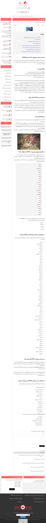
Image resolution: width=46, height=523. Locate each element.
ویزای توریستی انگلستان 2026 (6, 107)
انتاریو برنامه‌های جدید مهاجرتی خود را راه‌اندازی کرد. (6, 45)
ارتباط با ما (13, 16)
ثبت (12, 489)
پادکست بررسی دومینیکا (5, 130)
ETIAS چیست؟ (37, 39)
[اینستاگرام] (25, 12)
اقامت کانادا (20, 16)
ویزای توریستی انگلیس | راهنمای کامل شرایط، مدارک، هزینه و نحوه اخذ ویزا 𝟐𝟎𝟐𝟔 (6, 23)
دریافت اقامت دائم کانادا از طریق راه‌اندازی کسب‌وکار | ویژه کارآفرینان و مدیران (6, 32)
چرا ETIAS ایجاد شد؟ (36, 43)
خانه (33, 16)
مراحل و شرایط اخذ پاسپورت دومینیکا (36, 471)
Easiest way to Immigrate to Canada (15, 498)
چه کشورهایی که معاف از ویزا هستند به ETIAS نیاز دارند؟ (30, 47)
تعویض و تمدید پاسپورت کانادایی (5, 115)
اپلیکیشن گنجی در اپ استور (40, 480)
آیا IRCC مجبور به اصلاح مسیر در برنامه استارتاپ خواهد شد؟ (6, 37)
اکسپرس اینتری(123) (7, 100)
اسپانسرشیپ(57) (7, 91)
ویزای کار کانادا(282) (7, 94)
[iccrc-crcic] (23, 511)
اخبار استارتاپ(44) (7, 97)
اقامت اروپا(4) (8, 82)
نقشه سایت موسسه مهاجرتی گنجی (38, 481)
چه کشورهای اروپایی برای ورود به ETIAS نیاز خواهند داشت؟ (30, 45)
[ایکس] (28, 12)
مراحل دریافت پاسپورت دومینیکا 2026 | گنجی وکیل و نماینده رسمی (32, 463)
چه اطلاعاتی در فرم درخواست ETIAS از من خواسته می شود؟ (30, 51)
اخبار (16, 16)
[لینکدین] (26, 12)
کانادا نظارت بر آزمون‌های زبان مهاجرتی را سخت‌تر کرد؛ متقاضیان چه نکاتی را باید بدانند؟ (6, 62)
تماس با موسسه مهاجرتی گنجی (38, 501)
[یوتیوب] (21, 12)
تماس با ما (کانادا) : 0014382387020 (16, 495)
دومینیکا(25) (8, 73)
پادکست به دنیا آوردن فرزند (5, 127)
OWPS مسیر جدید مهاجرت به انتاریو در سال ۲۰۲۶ (6, 41)
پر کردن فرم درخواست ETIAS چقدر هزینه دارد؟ (32, 49)
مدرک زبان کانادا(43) (7, 85)
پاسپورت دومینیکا (29, 16)
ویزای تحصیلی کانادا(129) (6, 88)
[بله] (17, 12)
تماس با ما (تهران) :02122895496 (38, 498)
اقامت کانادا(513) (7, 76)
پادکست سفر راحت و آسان (5, 145)
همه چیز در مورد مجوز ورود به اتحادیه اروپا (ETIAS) (31, 37)
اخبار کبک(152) (8, 79)
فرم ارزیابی (24, 16)
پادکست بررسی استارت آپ (5, 138)
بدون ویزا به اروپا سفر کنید (38, 459)
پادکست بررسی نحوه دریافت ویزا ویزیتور (6, 134)
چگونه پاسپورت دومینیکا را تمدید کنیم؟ (36, 467)
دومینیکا (37, 22)
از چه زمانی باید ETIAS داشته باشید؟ (33, 41)
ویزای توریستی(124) (7, 70)
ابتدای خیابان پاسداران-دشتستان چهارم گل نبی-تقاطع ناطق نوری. (33, 495)
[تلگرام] (23, 12)
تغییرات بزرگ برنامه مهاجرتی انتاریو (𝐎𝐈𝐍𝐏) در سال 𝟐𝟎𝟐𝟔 (6, 49)
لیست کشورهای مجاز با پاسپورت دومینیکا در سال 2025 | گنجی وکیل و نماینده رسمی (30, 456)
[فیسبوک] (19, 12)
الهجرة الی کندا (19, 501)
